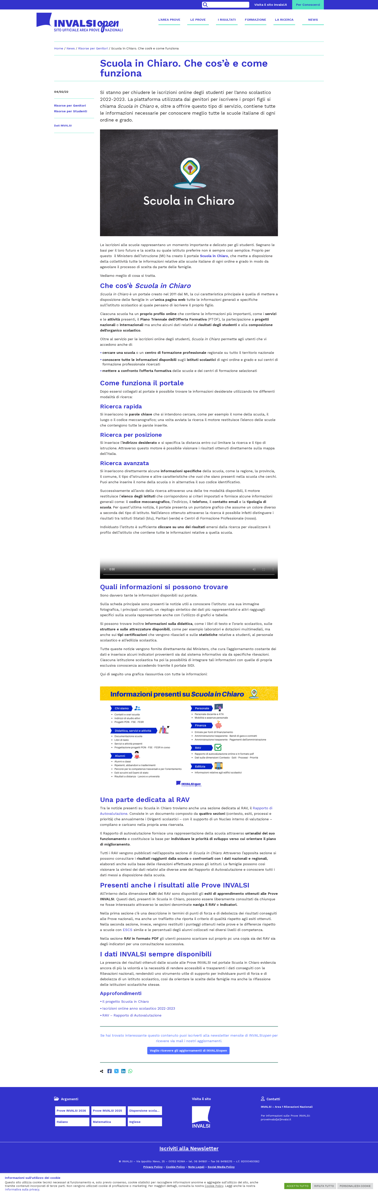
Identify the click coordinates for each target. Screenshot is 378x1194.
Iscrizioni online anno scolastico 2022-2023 (138, 1008)
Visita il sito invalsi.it (270, 5)
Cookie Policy (175, 1166)
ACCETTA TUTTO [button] (298, 1186)
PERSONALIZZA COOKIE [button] (355, 1186)
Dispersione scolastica (145, 1110)
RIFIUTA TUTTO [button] (324, 1186)
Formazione (255, 19)
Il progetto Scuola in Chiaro (125, 1001)
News (313, 19)
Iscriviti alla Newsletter (189, 1148)
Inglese (135, 1122)
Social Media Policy (221, 1166)
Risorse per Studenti (70, 111)
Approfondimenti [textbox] (120, 993)
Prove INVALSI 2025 (107, 1110)
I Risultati (227, 19)
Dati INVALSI (63, 125)
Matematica (102, 1122)
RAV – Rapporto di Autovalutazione (131, 1015)
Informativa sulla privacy (22, 1189)
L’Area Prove (169, 19)
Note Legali (196, 1166)
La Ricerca (284, 19)
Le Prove (198, 19)
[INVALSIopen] (79, 23)
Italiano (62, 1122)
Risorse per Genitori (93, 48)
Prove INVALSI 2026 (71, 1110)
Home (58, 48)
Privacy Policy (153, 1166)
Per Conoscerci (308, 5)
